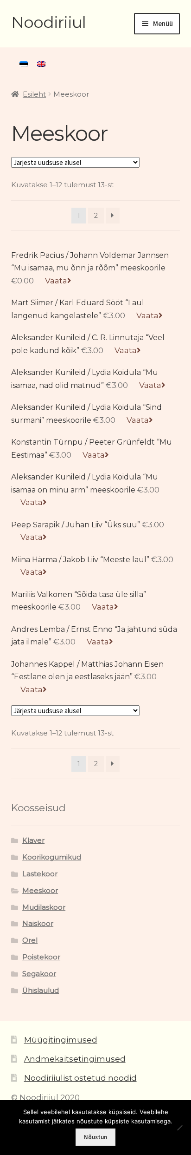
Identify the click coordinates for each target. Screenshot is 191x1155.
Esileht (34, 94)
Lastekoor (39, 874)
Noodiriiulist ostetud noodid (80, 1078)
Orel (30, 940)
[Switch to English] (41, 64)
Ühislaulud (40, 990)
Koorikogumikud (51, 857)
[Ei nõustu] (179, 1127)
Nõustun (95, 1137)
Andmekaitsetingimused (75, 1058)
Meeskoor (40, 890)
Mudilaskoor (43, 907)
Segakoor (39, 974)
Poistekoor (41, 957)
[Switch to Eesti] (23, 64)
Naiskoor (37, 923)
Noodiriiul (48, 22)
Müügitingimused (60, 1039)
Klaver (33, 840)
